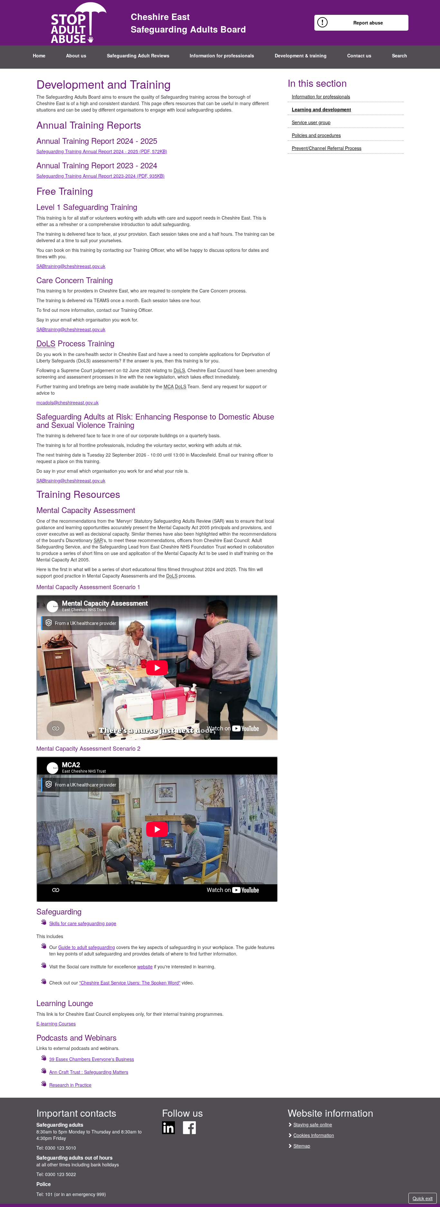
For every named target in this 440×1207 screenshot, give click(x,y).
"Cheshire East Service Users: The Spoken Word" (129, 982)
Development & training (301, 55)
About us (76, 55)
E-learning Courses (56, 1023)
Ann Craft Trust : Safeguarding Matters (88, 1072)
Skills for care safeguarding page (82, 923)
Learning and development (321, 109)
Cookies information (313, 1135)
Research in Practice (70, 1085)
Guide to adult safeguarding (86, 947)
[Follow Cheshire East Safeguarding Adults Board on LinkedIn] (168, 1127)
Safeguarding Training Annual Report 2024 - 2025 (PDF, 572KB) (101, 151)
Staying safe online (312, 1124)
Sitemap (301, 1146)
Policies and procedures (316, 135)
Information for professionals (222, 55)
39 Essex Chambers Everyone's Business (91, 1059)
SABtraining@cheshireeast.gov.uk (70, 266)
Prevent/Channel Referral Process (326, 148)
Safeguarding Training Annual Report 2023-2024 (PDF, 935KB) (100, 176)
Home (39, 55)
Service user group (311, 122)
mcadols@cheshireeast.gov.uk (67, 402)
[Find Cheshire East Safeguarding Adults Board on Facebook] (189, 1127)
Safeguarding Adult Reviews (138, 55)
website (145, 966)
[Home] (78, 22)
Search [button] (399, 55)
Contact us (359, 55)
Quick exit (423, 1198)
